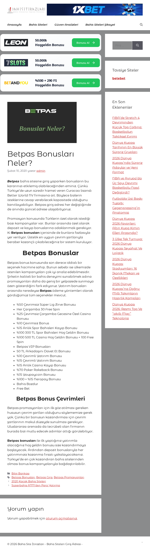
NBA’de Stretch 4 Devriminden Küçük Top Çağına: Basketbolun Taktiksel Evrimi (127, 127)
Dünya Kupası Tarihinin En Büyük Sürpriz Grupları (127, 147)
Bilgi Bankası (20, 473)
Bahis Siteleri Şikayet (100, 24)
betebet (118, 78)
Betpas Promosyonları (69, 477)
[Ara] (137, 45)
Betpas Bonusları (23, 477)
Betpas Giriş (44, 477)
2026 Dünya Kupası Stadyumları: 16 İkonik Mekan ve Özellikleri (125, 268)
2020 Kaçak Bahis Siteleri (29, 481)
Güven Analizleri (66, 24)
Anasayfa (14, 24)
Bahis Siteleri (38, 24)
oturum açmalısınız (61, 518)
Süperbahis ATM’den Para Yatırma (36, 485)
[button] (141, 24)
